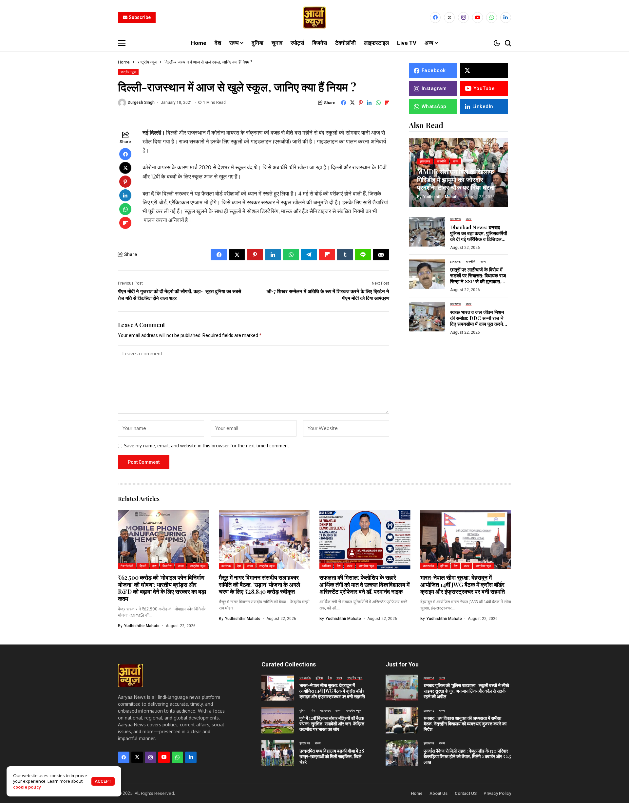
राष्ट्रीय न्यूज (147, 62)
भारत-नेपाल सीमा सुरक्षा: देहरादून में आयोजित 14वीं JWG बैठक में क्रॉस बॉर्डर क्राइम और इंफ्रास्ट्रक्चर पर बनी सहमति (462, 584)
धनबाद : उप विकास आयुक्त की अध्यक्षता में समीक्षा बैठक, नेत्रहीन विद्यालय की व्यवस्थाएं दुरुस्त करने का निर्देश (465, 723)
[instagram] (463, 17)
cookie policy (27, 787)
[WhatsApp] (491, 17)
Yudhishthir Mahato (441, 196)
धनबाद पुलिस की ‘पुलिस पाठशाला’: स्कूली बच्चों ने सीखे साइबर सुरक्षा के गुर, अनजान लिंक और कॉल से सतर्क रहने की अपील (466, 691)
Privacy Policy (497, 793)
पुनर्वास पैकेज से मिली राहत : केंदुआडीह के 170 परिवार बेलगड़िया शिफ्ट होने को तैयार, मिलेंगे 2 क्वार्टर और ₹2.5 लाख (467, 756)
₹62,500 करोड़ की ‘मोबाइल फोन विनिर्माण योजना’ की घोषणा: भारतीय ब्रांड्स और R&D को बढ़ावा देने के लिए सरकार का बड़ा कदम (162, 588)
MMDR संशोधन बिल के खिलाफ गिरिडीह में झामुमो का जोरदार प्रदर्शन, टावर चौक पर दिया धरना (456, 179)
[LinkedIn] (505, 17)
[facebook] (435, 17)
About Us (438, 793)
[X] (449, 17)
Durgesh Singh (141, 102)
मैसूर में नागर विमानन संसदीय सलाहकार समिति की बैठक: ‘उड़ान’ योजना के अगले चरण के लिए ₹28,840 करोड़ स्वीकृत (259, 584)
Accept (103, 781)
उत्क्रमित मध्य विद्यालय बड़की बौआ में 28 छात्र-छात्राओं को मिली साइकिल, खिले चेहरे (331, 756)
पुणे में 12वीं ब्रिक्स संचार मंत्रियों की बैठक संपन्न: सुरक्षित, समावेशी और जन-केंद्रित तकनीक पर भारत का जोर (331, 723)
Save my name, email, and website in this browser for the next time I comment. (207, 445)
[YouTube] (477, 17)
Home (124, 62)
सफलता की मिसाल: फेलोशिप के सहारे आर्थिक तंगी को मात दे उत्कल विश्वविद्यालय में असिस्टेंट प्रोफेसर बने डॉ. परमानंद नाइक (364, 584)
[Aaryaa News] (314, 17)
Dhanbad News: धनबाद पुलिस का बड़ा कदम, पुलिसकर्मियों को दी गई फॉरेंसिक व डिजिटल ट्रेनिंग (478, 236)
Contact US (466, 793)
